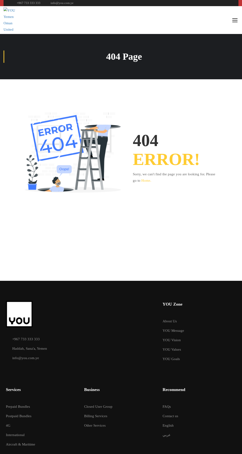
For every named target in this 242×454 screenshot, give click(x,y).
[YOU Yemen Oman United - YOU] (13, 20)
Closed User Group (98, 406)
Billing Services (95, 416)
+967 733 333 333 (28, 3)
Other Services (95, 425)
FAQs (167, 406)
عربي (167, 435)
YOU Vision (172, 340)
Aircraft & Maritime (20, 444)
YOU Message (173, 330)
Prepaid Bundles (18, 406)
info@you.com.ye (62, 3)
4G (8, 425)
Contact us (170, 416)
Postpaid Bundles (18, 416)
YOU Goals (171, 359)
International (15, 435)
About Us (170, 321)
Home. (146, 180)
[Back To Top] (232, 445)
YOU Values (172, 349)
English (168, 425)
